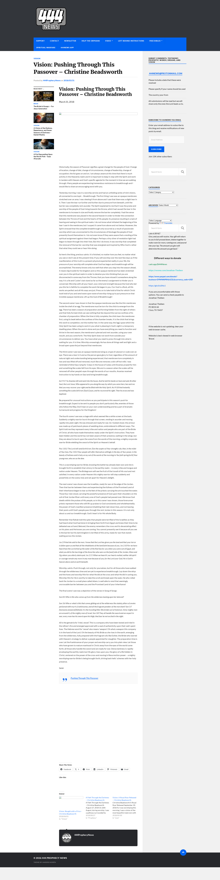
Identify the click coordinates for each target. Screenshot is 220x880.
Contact (54, 41)
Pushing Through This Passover (84, 678)
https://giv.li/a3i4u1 (157, 285)
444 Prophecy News (54, 858)
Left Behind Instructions (131, 41)
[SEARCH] (182, 172)
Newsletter (70, 41)
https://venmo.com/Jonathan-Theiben (166, 270)
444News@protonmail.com (165, 73)
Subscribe (156, 149)
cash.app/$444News (158, 264)
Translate (168, 223)
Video (108, 41)
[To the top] (183, 852)
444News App (67, 48)
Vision (37, 58)
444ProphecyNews (52, 80)
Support (40, 41)
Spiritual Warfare (45, 48)
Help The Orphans (91, 41)
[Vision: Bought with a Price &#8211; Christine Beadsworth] (71, 803)
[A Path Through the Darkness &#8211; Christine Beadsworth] (99, 807)
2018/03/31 (69, 80)
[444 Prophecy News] (110, 18)
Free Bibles (155, 41)
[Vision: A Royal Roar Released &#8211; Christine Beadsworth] (126, 807)
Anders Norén (49, 862)
